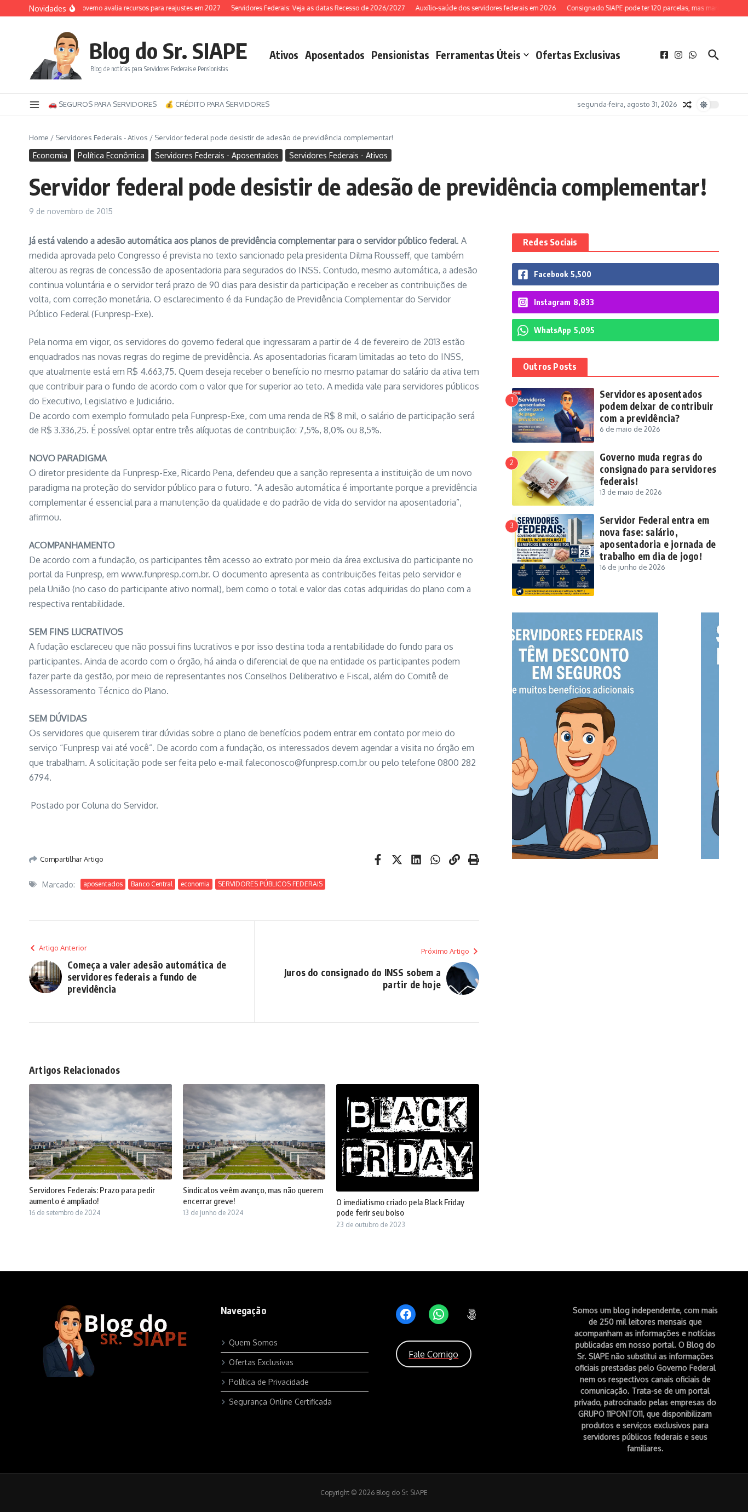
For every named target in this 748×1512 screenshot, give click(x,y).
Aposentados (335, 54)
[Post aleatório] (687, 104)
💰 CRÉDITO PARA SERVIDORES (217, 104)
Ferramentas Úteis (478, 54)
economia (195, 884)
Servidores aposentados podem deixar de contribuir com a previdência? (657, 406)
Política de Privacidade (269, 1382)
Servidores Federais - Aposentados (217, 155)
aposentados (103, 884)
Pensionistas (400, 54)
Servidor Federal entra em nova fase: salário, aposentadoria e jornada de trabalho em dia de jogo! (658, 538)
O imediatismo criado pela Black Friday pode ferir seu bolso (400, 1207)
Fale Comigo (433, 1354)
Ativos (283, 54)
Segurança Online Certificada (280, 1401)
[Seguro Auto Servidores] (615, 856)
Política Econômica (111, 155)
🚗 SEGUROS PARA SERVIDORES (102, 104)
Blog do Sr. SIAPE (168, 50)
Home (39, 137)
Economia (50, 155)
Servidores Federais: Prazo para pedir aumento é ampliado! (92, 1195)
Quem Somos (253, 1342)
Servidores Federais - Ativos (101, 137)
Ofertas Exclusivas (578, 54)
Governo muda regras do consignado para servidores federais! (658, 469)
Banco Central (151, 884)
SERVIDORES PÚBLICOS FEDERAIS (270, 884)
